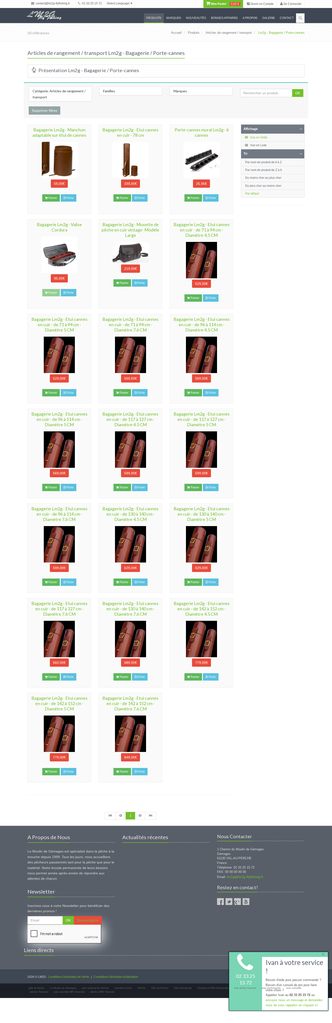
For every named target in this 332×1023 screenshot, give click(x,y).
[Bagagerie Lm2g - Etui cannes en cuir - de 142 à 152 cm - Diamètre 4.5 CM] (201, 639)
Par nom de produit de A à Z (263, 162)
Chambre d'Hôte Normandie (212, 988)
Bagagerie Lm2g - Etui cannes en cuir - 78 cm (130, 132)
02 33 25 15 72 (91, 3)
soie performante (271, 988)
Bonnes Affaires (224, 18)
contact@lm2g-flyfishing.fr (52, 3)
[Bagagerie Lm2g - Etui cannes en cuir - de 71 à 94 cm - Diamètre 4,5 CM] (201, 260)
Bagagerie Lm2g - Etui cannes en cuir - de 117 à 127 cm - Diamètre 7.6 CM (59, 609)
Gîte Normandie (183, 988)
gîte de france (36, 988)
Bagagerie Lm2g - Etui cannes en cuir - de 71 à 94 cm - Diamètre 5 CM (59, 324)
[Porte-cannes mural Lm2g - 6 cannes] (201, 160)
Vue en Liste (258, 145)
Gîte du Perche (159, 988)
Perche (142, 988)
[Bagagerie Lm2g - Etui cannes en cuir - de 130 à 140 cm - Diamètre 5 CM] (201, 544)
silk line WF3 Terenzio (102, 991)
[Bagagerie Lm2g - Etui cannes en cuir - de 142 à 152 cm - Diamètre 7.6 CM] (130, 734)
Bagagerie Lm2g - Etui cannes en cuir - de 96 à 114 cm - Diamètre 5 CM (59, 419)
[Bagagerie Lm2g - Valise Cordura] (59, 255)
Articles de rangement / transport (229, 32)
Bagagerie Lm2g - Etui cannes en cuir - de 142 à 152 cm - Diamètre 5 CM (59, 703)
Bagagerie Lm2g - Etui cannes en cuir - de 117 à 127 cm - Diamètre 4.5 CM (130, 419)
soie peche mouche (245, 988)
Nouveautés (196, 18)
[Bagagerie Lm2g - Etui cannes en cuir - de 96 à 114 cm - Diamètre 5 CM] (59, 449)
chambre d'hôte (123, 988)
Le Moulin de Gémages (63, 988)
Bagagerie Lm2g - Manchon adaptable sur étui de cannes (59, 132)
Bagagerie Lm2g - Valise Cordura (59, 227)
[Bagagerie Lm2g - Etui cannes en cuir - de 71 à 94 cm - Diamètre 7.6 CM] (130, 355)
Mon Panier (224, 4)
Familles (109, 91)
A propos (250, 18)
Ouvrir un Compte (262, 4)
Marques (173, 18)
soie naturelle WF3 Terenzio (69, 991)
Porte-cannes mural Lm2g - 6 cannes (202, 132)
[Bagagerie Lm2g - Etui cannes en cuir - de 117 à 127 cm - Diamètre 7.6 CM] (59, 639)
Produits (153, 18)
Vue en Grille (258, 137)
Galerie (268, 18)
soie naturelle (293, 988)
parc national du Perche (95, 988)
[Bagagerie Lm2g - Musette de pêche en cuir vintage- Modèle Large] (130, 252)
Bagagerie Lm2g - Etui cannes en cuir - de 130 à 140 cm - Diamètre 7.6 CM (130, 609)
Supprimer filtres (44, 110)
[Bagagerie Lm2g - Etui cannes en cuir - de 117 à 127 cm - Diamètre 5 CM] (201, 449)
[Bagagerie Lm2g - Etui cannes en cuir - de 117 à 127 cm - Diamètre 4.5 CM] (130, 449)
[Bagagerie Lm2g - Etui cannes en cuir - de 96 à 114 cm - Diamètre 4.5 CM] (201, 355)
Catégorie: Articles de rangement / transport (59, 94)
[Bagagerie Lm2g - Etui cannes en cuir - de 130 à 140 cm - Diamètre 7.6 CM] (130, 639)
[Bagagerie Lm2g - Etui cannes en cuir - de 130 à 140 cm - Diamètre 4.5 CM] (130, 544)
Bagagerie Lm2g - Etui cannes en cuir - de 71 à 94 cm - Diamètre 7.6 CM (130, 324)
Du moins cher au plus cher (263, 177)
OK (297, 93)
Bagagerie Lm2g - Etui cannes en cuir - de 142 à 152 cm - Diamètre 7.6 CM (130, 703)
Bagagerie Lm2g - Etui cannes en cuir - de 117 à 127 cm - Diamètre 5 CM (202, 419)
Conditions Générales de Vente (68, 977)
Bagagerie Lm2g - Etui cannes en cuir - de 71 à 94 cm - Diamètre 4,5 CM (202, 230)
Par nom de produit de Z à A (263, 170)
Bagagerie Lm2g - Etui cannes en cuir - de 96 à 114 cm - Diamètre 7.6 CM (59, 514)
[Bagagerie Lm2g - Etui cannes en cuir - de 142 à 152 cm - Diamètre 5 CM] (59, 734)
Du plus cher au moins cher (263, 186)
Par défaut (252, 193)
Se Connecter (292, 4)
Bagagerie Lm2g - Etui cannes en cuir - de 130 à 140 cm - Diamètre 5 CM (202, 514)
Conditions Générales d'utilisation (116, 977)
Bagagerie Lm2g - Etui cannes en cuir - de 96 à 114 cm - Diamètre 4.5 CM (202, 324)
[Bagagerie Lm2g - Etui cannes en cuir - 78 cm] (130, 160)
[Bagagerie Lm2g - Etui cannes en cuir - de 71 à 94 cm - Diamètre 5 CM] (59, 355)
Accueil (176, 32)
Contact (287, 18)
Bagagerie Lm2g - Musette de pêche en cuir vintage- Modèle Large (130, 230)
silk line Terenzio (39, 991)
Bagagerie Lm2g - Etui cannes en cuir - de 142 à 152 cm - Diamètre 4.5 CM (202, 609)
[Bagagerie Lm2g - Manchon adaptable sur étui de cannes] (59, 160)
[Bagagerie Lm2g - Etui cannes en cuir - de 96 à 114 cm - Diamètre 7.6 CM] (59, 544)
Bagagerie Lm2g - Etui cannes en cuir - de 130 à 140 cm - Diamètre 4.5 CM (130, 514)
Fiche (70, 198)
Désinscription (88, 920)
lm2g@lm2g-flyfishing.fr (245, 877)
